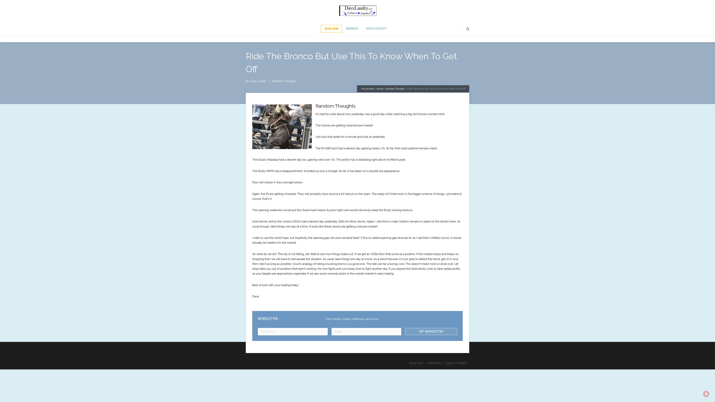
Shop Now (331, 29)
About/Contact (376, 28)
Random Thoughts (284, 81)
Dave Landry (258, 81)
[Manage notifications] (706, 394)
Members (352, 28)
